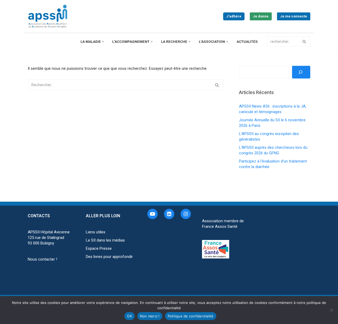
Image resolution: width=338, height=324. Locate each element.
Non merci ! (150, 316)
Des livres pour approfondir (109, 256)
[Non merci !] (331, 310)
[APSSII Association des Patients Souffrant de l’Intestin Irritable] (49, 16)
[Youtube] (152, 214)
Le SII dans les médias (105, 240)
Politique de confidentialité (191, 316)
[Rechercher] (304, 41)
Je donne (261, 16)
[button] (103, 42)
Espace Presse (99, 248)
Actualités (247, 41)
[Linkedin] (169, 214)
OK (129, 316)
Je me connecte (293, 16)
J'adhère (233, 16)
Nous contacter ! (42, 259)
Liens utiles (95, 232)
